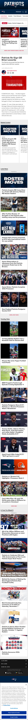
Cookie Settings (14, 708)
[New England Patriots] (14, 680)
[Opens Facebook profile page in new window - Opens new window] (8, 73)
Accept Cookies (14, 717)
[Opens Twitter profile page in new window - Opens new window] (11, 73)
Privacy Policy (6, 705)
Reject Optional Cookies (14, 712)
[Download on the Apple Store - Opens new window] (8, 673)
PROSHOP (18, 11)
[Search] (23, 12)
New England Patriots (12, 70)
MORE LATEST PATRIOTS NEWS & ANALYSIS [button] (14, 50)
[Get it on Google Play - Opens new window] (19, 673)
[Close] (26, 684)
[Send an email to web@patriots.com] (13, 73)
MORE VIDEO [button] (14, 506)
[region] (14, 701)
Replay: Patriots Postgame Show (16, 23)
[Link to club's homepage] (3, 11)
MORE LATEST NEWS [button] (14, 314)
